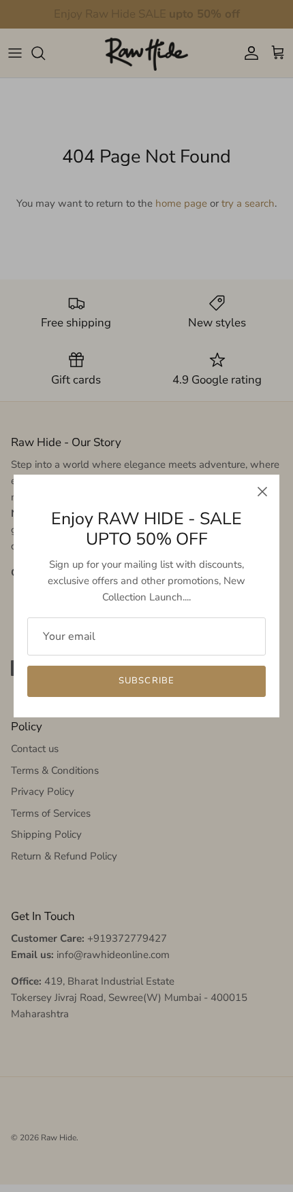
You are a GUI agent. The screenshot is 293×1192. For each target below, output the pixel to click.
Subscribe (146, 681)
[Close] (262, 492)
